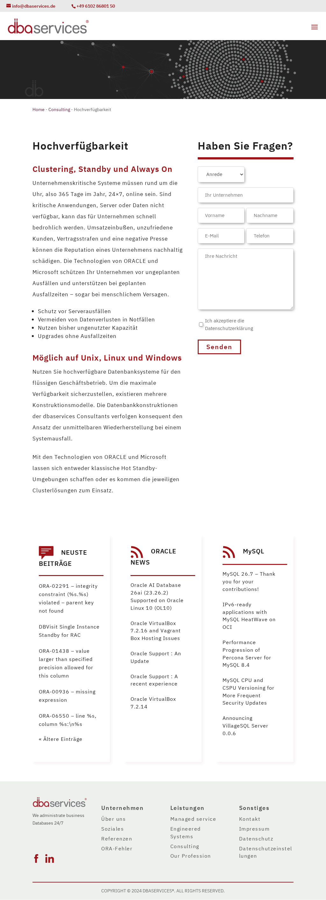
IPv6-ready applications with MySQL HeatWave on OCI (249, 616)
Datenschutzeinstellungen (265, 852)
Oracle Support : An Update (156, 657)
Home (38, 109)
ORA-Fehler (116, 849)
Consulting (59, 109)
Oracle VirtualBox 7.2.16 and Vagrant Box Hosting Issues (156, 631)
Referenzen (116, 839)
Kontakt (250, 819)
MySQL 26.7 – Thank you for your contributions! (249, 581)
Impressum (254, 829)
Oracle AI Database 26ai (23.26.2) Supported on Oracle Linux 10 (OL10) (157, 596)
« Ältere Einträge (60, 739)
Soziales (112, 829)
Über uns (113, 819)
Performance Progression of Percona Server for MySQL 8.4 (247, 654)
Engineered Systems (185, 832)
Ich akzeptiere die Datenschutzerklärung (229, 324)
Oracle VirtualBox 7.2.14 (153, 703)
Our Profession (190, 856)
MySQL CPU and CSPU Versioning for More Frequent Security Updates (248, 692)
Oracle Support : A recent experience (154, 680)
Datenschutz (256, 839)
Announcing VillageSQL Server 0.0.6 (245, 725)
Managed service (193, 819)
